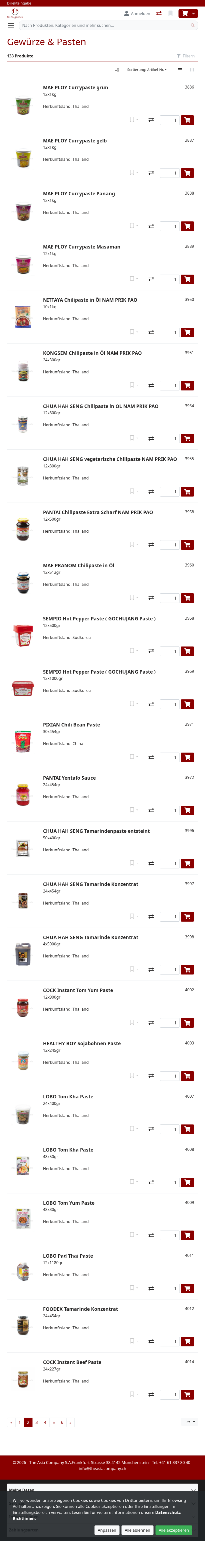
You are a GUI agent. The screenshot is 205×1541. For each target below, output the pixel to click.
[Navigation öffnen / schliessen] (13, 25)
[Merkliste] (171, 14)
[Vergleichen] (151, 120)
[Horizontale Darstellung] (192, 69)
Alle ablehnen (137, 1530)
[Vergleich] (159, 14)
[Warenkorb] (184, 13)
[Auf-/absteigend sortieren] (117, 69)
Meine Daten (21, 1490)
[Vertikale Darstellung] (180, 69)
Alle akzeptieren (174, 1530)
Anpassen (107, 1530)
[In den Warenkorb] (187, 120)
